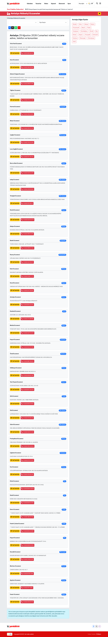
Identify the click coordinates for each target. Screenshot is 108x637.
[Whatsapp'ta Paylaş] (15, 27)
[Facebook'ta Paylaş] (9, 27)
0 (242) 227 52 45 (28, 333)
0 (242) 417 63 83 (28, 290)
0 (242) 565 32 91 (28, 233)
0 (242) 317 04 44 (28, 156)
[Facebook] (93, 626)
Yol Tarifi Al (15, 53)
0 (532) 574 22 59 (28, 100)
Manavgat (83, 38)
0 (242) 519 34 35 (28, 474)
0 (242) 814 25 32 (28, 304)
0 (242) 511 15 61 (27, 587)
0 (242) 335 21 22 (28, 128)
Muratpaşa (91, 38)
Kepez (81, 34)
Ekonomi (62, 3)
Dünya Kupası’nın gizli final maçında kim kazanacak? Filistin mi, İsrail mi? (49, 9)
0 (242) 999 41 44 (28, 248)
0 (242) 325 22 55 (28, 173)
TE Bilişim (98, 634)
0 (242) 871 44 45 (28, 389)
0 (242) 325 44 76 (28, 219)
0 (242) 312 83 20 (28, 417)
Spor (69, 3)
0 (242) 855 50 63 (28, 403)
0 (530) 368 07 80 (28, 517)
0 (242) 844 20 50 (28, 488)
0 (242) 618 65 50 (28, 375)
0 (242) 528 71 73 (28, 276)
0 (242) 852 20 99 (28, 531)
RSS (10, 634)
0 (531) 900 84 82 (28, 53)
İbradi (91, 31)
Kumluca (75, 38)
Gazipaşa (75, 31)
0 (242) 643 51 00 (28, 347)
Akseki (75, 24)
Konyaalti (87, 34)
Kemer (74, 34)
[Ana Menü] (99, 3)
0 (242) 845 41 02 (28, 502)
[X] (96, 626)
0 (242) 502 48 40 (28, 446)
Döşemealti (76, 27)
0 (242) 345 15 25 (28, 432)
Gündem (30, 3)
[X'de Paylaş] (12, 27)
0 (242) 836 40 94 (28, 545)
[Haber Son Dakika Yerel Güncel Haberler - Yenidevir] (13, 3)
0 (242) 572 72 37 (28, 460)
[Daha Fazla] (19, 27)
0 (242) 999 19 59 (28, 83)
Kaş (97, 31)
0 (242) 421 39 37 (28, 262)
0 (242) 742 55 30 (28, 142)
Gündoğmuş (84, 31)
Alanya (86, 24)
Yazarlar (38, 3)
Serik (74, 41)
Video (46, 3)
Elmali (83, 27)
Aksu (80, 24)
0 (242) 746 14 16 (28, 559)
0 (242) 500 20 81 (28, 114)
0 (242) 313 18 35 (28, 203)
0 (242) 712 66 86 (28, 318)
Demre (92, 24)
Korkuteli (95, 34)
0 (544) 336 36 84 (28, 189)
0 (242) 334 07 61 (28, 601)
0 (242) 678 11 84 (28, 573)
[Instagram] (99, 626)
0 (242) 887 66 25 (28, 361)
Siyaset (53, 3)
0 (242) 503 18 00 (28, 67)
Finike (88, 27)
